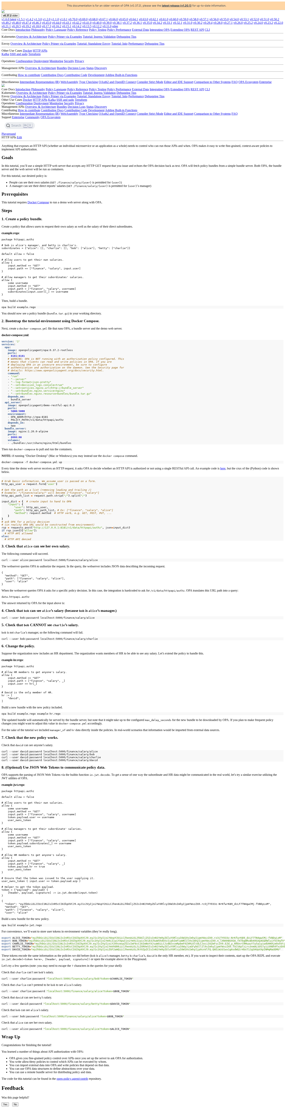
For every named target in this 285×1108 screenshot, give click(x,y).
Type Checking (88, 82)
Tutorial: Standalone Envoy (94, 43)
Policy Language (56, 29)
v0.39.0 (107, 22)
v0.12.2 (97, 26)
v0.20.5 (16, 26)
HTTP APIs (40, 50)
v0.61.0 (163, 19)
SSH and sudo (19, 54)
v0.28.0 (218, 22)
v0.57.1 (204, 19)
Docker (27, 50)
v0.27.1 (228, 22)
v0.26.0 (238, 22)
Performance (136, 43)
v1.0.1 (63, 19)
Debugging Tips (126, 36)
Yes (5, 1104)
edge (115, 26)
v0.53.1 (244, 19)
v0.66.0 (113, 19)
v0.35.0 (147, 22)
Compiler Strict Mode (150, 82)
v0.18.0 (36, 26)
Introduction (23, 29)
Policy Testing (97, 29)
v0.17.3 (46, 26)
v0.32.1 (177, 22)
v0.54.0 (234, 19)
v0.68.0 (93, 19)
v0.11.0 (106, 26)
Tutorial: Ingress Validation (99, 36)
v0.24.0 (258, 22)
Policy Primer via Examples (65, 36)
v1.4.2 (29, 19)
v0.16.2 (56, 26)
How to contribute (29, 75)
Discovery (100, 68)
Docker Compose (38, 202)
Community (32, 117)
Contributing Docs (52, 75)
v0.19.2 (26, 26)
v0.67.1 (103, 19)
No (15, 1104)
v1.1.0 (55, 19)
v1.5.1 (21, 19)
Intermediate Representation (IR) (40, 82)
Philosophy (38, 29)
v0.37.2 (127, 22)
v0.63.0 (143, 19)
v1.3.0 (38, 19)
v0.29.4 (207, 22)
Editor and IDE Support (178, 82)
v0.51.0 (264, 19)
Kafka (5, 54)
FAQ (234, 82)
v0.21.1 (6, 26)
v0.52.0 (254, 19)
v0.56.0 (214, 19)
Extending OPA (180, 29)
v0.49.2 (6, 22)
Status (90, 68)
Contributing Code (75, 75)
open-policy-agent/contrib (72, 1078)
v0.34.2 (157, 22)
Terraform (34, 54)
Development (96, 75)
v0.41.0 (87, 22)
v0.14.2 (76, 26)
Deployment (41, 61)
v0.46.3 (36, 22)
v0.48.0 (16, 22)
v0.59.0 (183, 19)
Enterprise (265, 82)
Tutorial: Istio (119, 43)
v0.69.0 (83, 19)
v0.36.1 (137, 22)
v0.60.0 (173, 19)
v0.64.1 (133, 19)
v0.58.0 (194, 19)
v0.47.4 (26, 22)
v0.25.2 (248, 22)
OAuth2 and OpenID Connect (117, 82)
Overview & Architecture (31, 36)
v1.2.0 (46, 19)
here (222, 468)
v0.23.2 (268, 22)
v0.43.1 (66, 22)
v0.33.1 (167, 22)
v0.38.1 (117, 22)
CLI (207, 29)
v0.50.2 (274, 19)
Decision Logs (77, 68)
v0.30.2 (197, 22)
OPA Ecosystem (248, 82)
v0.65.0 (123, 19)
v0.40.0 (97, 22)
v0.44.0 (56, 22)
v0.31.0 (187, 22)
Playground (9, 133)
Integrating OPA (160, 29)
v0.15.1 (66, 26)
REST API (197, 29)
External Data (140, 29)
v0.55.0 (224, 19)
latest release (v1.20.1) (177, 5)
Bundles (62, 68)
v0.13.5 (87, 26)
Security (69, 61)
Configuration (24, 61)
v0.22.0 (278, 22)
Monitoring (56, 61)
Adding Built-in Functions (121, 75)
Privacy (79, 61)
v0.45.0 (46, 22)
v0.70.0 (73, 19)
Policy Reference (77, 29)
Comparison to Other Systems (212, 82)
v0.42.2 (76, 22)
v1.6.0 (9, 19)
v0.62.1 (153, 19)
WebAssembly (69, 82)
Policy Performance (119, 29)
